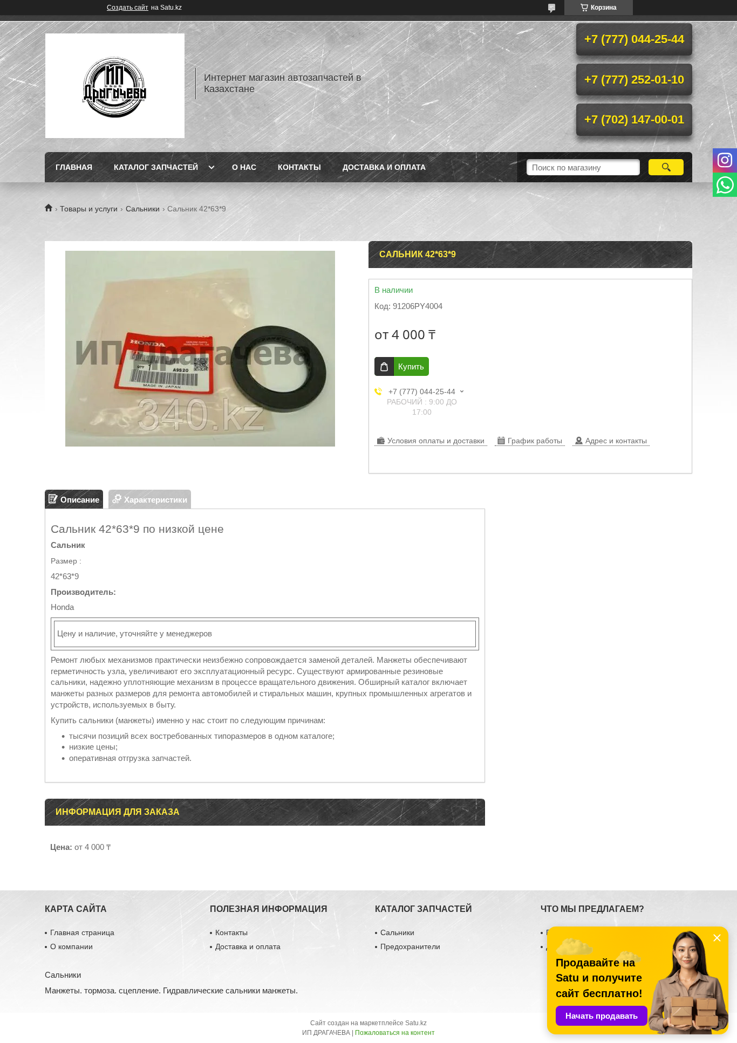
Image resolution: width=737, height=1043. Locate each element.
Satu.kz (416, 1023)
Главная (74, 167)
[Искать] (666, 167)
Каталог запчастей (156, 167)
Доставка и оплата (384, 167)
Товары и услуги (89, 208)
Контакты (299, 167)
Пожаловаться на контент (395, 1033)
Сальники (143, 208)
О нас (244, 167)
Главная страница (82, 932)
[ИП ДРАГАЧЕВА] (115, 83)
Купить (411, 366)
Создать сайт (127, 7)
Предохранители (410, 946)
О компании (71, 946)
